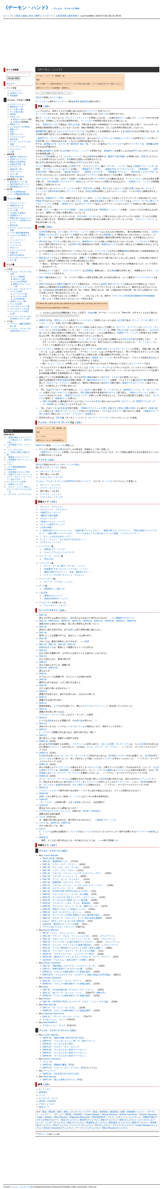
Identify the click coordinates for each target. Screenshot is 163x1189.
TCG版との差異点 (17, 213)
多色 (69, 159)
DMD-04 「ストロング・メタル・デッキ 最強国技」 (67, 903)
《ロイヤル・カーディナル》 (19, 494)
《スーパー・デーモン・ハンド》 (58, 582)
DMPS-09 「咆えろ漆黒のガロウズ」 (60, 1079)
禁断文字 (61, 284)
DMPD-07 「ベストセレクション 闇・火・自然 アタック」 (70, 1041)
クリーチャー (62, 101)
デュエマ (40, 166)
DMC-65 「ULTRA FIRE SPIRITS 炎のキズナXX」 (66, 891)
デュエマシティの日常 (16, 482)
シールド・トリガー (48, 790)
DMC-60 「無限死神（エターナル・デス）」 (63, 882)
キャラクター (15, 149)
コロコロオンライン (18, 306)
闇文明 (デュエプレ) (89, 1120)
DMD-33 (42, 735)
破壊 (75, 101)
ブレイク (73, 831)
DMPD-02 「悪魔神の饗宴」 (56, 1064)
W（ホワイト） (125, 401)
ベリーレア (58, 445)
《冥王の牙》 (88, 188)
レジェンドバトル (17, 250)
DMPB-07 (120, 621)
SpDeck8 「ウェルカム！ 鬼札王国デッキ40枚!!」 (66, 960)
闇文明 (52, 1112)
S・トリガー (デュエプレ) (53, 1122)
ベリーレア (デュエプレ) (81, 1125)
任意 (45, 290)
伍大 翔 (108, 383)
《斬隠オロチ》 (67, 204)
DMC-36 (46, 401)
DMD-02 (42, 662)
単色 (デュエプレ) (127, 1120)
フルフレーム (118, 284)
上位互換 (120, 320)
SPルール (14, 248)
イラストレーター (17, 137)
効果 (38, 141)
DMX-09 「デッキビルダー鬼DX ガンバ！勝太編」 (66, 900)
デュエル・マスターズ (49, 850)
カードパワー (91, 111)
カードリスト (19, 294)
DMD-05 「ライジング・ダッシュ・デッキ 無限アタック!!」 (71, 906)
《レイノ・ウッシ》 (56, 363)
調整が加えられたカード (20, 218)
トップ (8, 15)
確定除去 (86, 101)
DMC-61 (52, 644)
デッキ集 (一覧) (16, 109)
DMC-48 (42, 638)
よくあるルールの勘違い (20, 127)
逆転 (49, 720)
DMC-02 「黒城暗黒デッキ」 (56, 861)
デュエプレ (12, 198)
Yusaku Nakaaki (50, 855)
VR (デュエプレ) (60, 1125)
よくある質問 (19, 281)
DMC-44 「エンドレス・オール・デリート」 (63, 981)
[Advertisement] (81, 42)
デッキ (104, 114)
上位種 (66, 151)
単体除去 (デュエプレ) (96, 1122)
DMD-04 (42, 673)
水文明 (148, 755)
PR (70, 1064)
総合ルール (18, 119)
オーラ (42, 586)
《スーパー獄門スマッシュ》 (52, 524)
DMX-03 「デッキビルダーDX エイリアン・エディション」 (70, 897)
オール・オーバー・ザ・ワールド (102, 747)
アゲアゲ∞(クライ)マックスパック (55, 811)
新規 (18, 15)
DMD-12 (42, 697)
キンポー (106, 367)
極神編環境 (41, 131)
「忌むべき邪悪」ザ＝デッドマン (114, 744)
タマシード (49, 209)
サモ (92, 367)
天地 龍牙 (64, 408)
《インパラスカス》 (15, 450)
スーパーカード (46, 579)
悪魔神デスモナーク (125, 618)
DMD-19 (42, 709)
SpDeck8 (43, 799)
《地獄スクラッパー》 (138, 392)
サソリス (95, 767)
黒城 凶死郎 (63, 380)
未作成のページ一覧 (18, 182)
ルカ (116, 840)
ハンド (55, 97)
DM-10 (102, 349)
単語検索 (61, 15)
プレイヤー (83, 287)
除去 (118, 118)
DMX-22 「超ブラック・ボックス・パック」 (63, 992)
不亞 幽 (142, 380)
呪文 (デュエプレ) (69, 1120)
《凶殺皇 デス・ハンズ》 (144, 166)
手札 (98, 401)
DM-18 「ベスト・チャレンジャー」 (59, 933)
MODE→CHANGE (91, 811)
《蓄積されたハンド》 (53, 595)
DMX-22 (42, 284)
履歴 (37, 15)
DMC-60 (42, 650)
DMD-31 (42, 729)
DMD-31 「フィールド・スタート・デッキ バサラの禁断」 (70, 951)
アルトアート (107, 936)
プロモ (42, 817)
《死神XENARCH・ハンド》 (56, 598)
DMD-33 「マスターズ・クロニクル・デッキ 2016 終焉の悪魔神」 (73, 918)
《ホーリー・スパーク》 (126, 327)
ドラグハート (78, 744)
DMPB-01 (87, 621)
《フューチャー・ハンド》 (55, 605)
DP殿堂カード (16, 215)
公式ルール (15, 117)
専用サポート (42, 1134)
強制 (57, 290)
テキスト (73, 284)
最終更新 (72, 15)
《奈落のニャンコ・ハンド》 (52, 521)
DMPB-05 (109, 621)
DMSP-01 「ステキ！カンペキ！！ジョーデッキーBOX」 (69, 954)
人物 (12, 152)
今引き (80, 216)
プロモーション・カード (54, 1019)
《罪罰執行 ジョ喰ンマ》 (54, 589)
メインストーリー (17, 240)
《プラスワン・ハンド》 (50, 542)
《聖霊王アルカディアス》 (132, 383)
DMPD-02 (54, 823)
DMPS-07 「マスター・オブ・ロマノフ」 (62, 1047)
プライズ (43, 823)
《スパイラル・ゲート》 (118, 349)
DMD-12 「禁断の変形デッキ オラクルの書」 (63, 969)
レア (61, 1114)
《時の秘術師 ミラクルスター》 (61, 181)
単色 (66, 1112)
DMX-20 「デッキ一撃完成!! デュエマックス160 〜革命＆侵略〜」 (73, 948)
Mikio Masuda (49, 1004)
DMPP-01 (40, 445)
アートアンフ (49, 1071)
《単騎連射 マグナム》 (117, 172)
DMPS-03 (65, 823)
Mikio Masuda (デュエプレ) (114, 1128)
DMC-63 (42, 656)
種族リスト (15, 129)
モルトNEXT (78, 785)
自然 (42, 162)
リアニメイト (71, 191)
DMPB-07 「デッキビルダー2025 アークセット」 (65, 1053)
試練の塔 (14, 253)
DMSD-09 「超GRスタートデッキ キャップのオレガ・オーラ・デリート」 (77, 957)
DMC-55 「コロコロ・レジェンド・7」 (61, 876)
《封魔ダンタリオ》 (15, 484)
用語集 (13, 114)
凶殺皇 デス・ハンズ (106, 820)
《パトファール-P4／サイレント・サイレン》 (64, 575)
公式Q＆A (17, 122)
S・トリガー (41, 101)
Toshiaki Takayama (52, 978)
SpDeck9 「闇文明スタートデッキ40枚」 (62, 924)
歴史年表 (14, 139)
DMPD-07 (76, 621)
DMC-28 (76, 244)
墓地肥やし (49, 151)
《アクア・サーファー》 (50, 488)
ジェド (82, 389)
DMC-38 (42, 277)
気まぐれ (49, 647)
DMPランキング (17, 301)
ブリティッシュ (100, 706)
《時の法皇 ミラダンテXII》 (143, 172)
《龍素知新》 (143, 169)
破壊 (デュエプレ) (140, 1122)
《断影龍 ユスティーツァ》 (18, 457)
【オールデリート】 (45, 178)
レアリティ (56, 241)
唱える (64, 404)
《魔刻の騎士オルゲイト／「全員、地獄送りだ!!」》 (67, 572)
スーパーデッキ (102, 251)
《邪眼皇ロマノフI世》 (91, 169)
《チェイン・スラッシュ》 (76, 118)
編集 (24, 15)
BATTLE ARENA (17, 255)
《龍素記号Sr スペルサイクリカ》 (119, 169)
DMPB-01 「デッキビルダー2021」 (59, 1044)
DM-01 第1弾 (48, 858)
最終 (62, 770)
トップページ (15, 90)
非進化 (57, 191)
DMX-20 (42, 723)
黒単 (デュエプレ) (109, 1120)
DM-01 (39, 97)
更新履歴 (14, 96)
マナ (77, 178)
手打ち (136, 151)
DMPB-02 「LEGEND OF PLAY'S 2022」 (62, 1074)
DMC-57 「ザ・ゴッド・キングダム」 (60, 1007)
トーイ (61, 389)
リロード (48, 15)
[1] (135, 338)
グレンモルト (47, 758)
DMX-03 (71, 644)
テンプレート (15, 167)
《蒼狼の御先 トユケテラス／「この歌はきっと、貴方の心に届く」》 (19, 439)
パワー (10, 464)
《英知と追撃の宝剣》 (126, 408)
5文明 (143, 744)
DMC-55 (42, 644)
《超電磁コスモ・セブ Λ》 (54, 144)
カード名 (71, 234)
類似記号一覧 (15, 169)
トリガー (70, 726)
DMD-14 (42, 703)
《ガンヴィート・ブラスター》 (53, 509)
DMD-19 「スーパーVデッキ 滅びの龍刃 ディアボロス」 (69, 942)
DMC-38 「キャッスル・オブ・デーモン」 (62, 867)
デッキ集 (14, 210)
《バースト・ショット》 (50, 494)
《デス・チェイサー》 (72, 270)
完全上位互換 (85, 209)
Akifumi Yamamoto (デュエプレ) (58, 1128)
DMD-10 (42, 691)
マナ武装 (46, 156)
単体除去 (104, 1112)
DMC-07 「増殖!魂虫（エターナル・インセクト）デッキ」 (70, 966)
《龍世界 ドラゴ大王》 (93, 172)
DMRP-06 (40, 201)
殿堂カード (15, 124)
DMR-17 (74, 166)
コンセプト (137, 178)
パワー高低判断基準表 (19, 233)
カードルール (19, 296)
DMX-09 (42, 668)
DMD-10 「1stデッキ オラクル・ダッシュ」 (63, 912)
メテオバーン (62, 392)
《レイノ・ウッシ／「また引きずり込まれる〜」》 (63, 539)
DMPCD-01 (54, 621)
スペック (119, 191)
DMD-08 (42, 685)
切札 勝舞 (86, 377)
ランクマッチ (15, 245)
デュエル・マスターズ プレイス (54, 422)
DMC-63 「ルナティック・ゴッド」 (59, 888)
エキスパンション (17, 104)
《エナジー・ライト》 (145, 219)
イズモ (56, 706)
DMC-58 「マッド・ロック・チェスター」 (62, 879)
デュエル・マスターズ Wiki (66, 8)
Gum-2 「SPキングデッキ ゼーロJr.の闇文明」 (64, 921)
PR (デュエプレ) (102, 1125)
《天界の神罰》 (46, 527)
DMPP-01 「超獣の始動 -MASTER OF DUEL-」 (65, 1038)
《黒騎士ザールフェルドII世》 (94, 408)
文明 (12, 132)
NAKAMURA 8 (50, 1022)
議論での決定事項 (17, 162)
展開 (94, 191)
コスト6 (73, 1112)
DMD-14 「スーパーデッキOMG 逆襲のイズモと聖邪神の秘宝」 (72, 915)
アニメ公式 (15, 304)
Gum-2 (42, 829)
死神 (41, 647)
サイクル (42, 459)
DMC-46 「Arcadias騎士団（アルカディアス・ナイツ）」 (69, 989)
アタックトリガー (115, 144)
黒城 (87, 641)
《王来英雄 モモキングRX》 (19, 472)
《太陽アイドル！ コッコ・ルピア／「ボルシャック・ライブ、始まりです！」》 (19, 476)
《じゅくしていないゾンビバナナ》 (59, 552)
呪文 (60, 97)
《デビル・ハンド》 (80, 151)
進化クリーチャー (124, 138)
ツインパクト (119, 201)
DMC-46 (106, 284)
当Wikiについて (16, 93)
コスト (68, 169)
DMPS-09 (53, 668)
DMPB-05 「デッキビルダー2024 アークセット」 (65, 1050)
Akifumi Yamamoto (52, 963)
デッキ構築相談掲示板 (19, 194)
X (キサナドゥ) (117, 411)
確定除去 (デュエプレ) (119, 1122)
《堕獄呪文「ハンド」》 (109, 209)
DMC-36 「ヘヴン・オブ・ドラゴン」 (60, 864)
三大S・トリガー (51, 327)
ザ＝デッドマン (63, 767)
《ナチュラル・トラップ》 (94, 330)
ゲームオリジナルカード (20, 258)
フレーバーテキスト (144, 277)
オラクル (86, 706)
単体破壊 (131, 1112)
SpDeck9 (43, 805)
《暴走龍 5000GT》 (72, 172)
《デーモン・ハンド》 (26, 7)
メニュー (10, 83)
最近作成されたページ (19, 184)
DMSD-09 (43, 793)
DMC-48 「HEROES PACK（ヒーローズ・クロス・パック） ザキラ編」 (76, 1001)
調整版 (90, 270)
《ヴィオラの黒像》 (67, 209)
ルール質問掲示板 (17, 192)
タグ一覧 (14, 174)
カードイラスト (46, 349)
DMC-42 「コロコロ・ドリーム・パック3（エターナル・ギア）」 (73, 873)
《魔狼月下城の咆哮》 (116, 156)
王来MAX (43, 232)
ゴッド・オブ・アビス (88, 339)
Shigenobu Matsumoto (53, 1013)
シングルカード (142, 241)
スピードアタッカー (105, 138)
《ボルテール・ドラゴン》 (57, 383)
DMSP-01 (43, 787)
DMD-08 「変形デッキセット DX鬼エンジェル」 (65, 909)
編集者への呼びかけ (18, 157)
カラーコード (15, 172)
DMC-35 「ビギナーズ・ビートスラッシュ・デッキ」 (67, 939)
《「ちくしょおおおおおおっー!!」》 (56, 536)
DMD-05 (42, 679)
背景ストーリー (16, 134)
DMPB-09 (131, 621)
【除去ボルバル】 (50, 124)
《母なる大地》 (74, 124)
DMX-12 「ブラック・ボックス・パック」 (62, 1016)
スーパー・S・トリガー (64, 188)
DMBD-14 (43, 320)
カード (123, 118)
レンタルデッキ (16, 208)
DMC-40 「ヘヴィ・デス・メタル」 (59, 870)
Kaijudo (91, 312)
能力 (80, 181)
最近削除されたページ (19, 187)
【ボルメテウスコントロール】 (70, 131)
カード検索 (18, 277)
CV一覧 (13, 260)
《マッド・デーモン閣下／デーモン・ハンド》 (64, 566)
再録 (126, 251)
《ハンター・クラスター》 (72, 414)
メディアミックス (17, 147)
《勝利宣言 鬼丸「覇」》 (80, 144)
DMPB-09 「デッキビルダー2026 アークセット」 (65, 1056)
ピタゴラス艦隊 (104, 770)
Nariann (46, 998)
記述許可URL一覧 (17, 164)
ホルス (90, 389)
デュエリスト (45, 602)
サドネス (54, 408)
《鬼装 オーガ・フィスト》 (66, 411)
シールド (87, 401)
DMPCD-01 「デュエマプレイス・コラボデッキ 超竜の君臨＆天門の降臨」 (77, 975)
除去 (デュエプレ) (75, 1122)
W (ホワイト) (112, 392)
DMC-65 (62, 644)
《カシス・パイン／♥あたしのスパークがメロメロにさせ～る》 (19, 489)
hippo (45, 986)
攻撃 (148, 144)
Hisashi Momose (51, 930)
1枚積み (128, 131)
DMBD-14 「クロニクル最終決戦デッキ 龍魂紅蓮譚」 (67, 972)
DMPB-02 (43, 837)
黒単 (143, 156)
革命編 (61, 287)
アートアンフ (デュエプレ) (87, 1128)
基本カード (44, 1107)
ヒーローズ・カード (48, 1098)
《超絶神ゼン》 (60, 398)
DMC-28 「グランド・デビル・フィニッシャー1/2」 (67, 936)
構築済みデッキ (16, 107)
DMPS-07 (98, 621)
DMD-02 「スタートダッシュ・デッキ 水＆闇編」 (66, 894)
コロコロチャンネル (18, 309)
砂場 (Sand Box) (17, 177)
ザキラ (53, 389)
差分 (31, 15)
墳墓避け (108, 234)
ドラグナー (121, 755)
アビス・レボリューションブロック (124, 1117)
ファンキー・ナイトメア (50, 714)
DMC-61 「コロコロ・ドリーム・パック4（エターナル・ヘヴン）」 (74, 885)
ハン (98, 367)
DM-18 (42, 241)
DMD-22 (42, 717)
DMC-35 (42, 621)
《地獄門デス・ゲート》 (47, 138)
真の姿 (79, 720)
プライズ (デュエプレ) (122, 1125)
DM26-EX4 (11, 469)
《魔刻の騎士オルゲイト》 (97, 380)
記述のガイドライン (18, 159)
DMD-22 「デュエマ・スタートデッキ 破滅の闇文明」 (68, 945)
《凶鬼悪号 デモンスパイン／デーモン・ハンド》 (66, 569)
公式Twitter (18, 299)
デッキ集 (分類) (16, 112)
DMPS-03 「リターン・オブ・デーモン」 (62, 1067)
